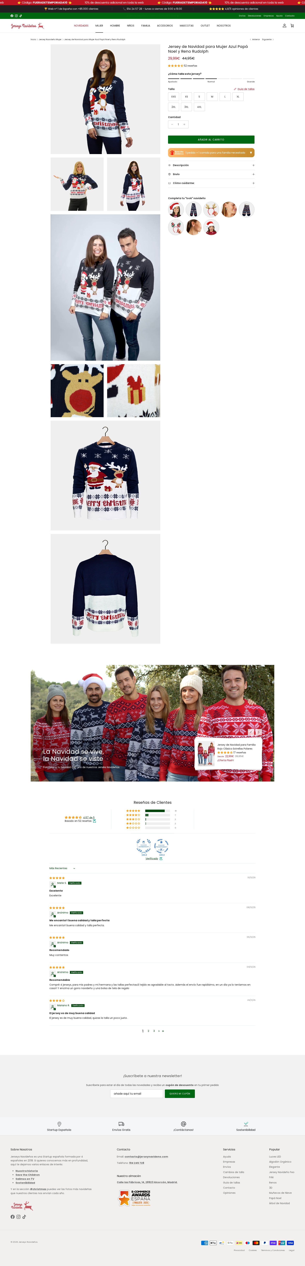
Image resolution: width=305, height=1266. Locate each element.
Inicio (33, 39)
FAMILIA (145, 25)
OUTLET (205, 25)
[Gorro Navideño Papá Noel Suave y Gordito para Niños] (211, 227)
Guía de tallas (231, 1182)
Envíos (242, 15)
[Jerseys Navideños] (27, 25)
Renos (273, 1182)
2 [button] (148, 1031)
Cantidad (174, 117)
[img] (57, 878)
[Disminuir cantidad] (171, 124)
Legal (291, 1250)
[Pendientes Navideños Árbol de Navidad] (229, 210)
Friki (271, 1177)
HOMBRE (115, 25)
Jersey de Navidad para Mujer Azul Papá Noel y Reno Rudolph (94, 39)
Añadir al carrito (211, 139)
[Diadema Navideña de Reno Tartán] (176, 227)
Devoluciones (254, 15)
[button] (176, 65)
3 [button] (154, 1031)
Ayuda (279, 15)
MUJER (99, 25)
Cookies (253, 1250)
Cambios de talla (233, 1172)
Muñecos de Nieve (280, 1193)
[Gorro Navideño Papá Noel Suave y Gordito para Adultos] (176, 210)
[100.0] (144, 846)
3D (270, 1187)
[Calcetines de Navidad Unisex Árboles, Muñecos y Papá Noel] (194, 210)
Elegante (274, 1167)
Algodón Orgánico (280, 1162)
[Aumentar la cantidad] (185, 124)
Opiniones (229, 1193)
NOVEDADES (81, 25)
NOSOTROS (224, 25)
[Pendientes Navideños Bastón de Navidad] (194, 227)
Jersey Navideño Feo (281, 1172)
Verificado (152, 858)
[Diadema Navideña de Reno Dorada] (211, 210)
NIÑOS (130, 25)
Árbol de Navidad (279, 1203)
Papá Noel (275, 1198)
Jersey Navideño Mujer (50, 39)
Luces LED (275, 1156)
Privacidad (239, 1250)
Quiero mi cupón (179, 1093)
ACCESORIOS (165, 25)
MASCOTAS (187, 25)
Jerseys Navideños (28, 1242)
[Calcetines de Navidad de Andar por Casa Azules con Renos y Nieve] (247, 210)
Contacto (289, 15)
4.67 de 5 (89, 817)
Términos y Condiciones (273, 1250)
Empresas (269, 15)
